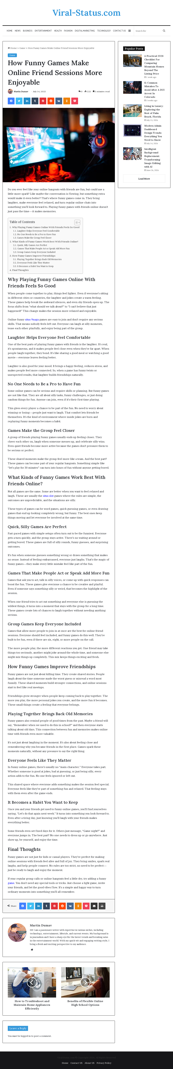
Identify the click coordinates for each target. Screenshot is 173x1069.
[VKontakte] (58, 101)
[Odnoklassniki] (66, 101)
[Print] (102, 906)
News (18, 30)
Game (22, 48)
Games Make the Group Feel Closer (34, 237)
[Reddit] (50, 101)
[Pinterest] (43, 101)
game (11, 883)
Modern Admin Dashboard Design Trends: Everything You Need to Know (153, 132)
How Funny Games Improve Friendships (33, 255)
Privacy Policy (104, 1063)
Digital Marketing (85, 30)
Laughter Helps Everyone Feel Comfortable (38, 231)
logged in (26, 1036)
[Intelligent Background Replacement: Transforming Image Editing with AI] (132, 153)
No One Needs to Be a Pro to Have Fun (36, 234)
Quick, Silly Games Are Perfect (32, 245)
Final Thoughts (20, 270)
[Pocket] (74, 101)
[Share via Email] (94, 906)
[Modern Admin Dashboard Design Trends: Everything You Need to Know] (132, 130)
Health (58, 30)
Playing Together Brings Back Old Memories (39, 259)
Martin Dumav (21, 91)
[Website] (32, 950)
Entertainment (43, 30)
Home (10, 30)
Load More (144, 178)
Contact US (119, 30)
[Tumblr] (35, 101)
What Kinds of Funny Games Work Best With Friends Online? (45, 241)
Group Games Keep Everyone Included (36, 252)
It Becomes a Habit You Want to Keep (35, 266)
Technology (104, 30)
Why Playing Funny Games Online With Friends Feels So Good (45, 227)
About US (89, 1063)
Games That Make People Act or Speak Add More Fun (43, 248)
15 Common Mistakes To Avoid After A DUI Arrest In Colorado (154, 89)
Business (27, 30)
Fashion (68, 30)
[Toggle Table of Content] (75, 222)
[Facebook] (11, 101)
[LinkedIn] (27, 101)
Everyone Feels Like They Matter (33, 262)
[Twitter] (19, 101)
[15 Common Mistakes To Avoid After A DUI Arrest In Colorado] (132, 87)
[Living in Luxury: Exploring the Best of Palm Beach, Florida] (132, 110)
